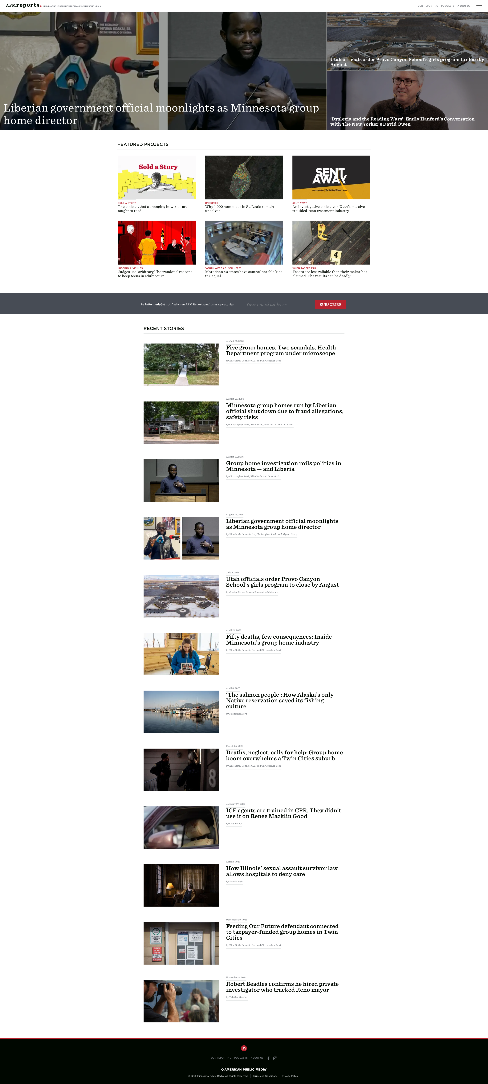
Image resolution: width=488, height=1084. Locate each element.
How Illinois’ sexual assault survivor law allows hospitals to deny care (282, 871)
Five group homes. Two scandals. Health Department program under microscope (281, 350)
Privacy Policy (290, 1076)
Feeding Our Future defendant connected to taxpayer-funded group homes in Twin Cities (282, 932)
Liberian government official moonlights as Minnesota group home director (282, 524)
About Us (464, 6)
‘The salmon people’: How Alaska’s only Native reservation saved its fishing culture (280, 700)
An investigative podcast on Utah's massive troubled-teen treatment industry (328, 209)
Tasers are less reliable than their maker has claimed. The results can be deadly (329, 274)
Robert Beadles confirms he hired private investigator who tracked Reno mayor (282, 987)
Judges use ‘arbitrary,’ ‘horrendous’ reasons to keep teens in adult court (155, 274)
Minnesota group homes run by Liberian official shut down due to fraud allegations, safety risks (285, 411)
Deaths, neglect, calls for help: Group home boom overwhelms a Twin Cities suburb (284, 755)
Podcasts (447, 6)
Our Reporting (428, 6)
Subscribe (331, 305)
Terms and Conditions (265, 1076)
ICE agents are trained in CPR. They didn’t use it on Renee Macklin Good (283, 813)
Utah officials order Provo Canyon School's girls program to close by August (282, 582)
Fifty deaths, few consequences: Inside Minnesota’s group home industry (279, 640)
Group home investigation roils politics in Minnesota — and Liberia (283, 466)
